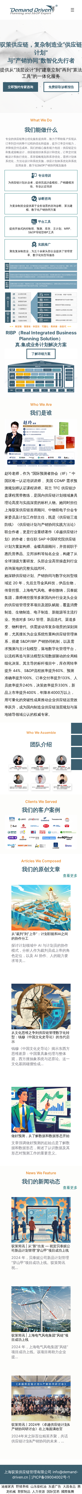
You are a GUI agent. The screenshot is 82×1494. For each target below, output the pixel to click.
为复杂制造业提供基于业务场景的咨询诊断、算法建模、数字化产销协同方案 (41, 207)
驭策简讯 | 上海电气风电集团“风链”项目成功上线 (39, 1337)
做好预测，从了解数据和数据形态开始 (40, 1136)
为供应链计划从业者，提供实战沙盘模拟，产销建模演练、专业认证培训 (41, 184)
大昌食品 (69, 1486)
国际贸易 (53, 1491)
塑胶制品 (24, 1491)
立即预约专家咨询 (20, 87)
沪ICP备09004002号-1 (50, 1477)
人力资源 (38, 1491)
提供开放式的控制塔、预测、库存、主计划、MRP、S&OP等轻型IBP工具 (41, 230)
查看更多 (70, 875)
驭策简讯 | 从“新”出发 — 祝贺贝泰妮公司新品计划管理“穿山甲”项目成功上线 (40, 1248)
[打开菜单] (72, 10)
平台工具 (44, 221)
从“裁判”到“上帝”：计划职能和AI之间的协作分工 (39, 936)
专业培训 (44, 175)
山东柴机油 (38, 1486)
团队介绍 (41, 744)
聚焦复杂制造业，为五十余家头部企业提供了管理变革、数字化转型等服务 (41, 253)
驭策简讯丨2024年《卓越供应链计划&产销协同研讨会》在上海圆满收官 (40, 1426)
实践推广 (44, 244)
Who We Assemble (41, 732)
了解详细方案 (41, 354)
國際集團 (67, 1491)
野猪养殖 (22, 1486)
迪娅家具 (7, 1486)
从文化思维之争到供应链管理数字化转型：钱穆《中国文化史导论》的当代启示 (40, 1037)
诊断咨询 (44, 198)
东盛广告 (54, 1486)
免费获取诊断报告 (61, 87)
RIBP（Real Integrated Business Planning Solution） (41, 335)
